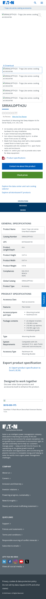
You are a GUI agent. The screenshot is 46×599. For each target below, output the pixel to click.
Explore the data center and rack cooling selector (19, 187)
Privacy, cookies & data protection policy (19, 581)
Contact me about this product (22, 166)
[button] (22, 175)
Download (9, 65)
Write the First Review (19, 117)
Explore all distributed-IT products (16, 192)
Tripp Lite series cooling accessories (18, 8)
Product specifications (15, 158)
